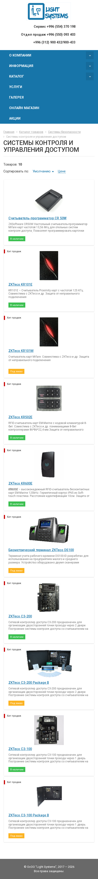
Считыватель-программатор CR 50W (37, 218)
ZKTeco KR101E (20, 284)
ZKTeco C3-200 (20, 616)
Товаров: (10, 164)
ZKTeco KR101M (21, 351)
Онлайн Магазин (24, 108)
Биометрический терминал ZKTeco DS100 (41, 550)
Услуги (15, 87)
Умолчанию (42, 171)
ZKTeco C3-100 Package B (28, 815)
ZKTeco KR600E (20, 483)
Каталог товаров (31, 132)
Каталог (16, 76)
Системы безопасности (64, 132)
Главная (8, 132)
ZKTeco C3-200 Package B (28, 682)
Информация (21, 66)
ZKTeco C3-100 (20, 749)
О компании (20, 55)
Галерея (16, 97)
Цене (62, 171)
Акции (15, 118)
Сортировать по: (16, 171)
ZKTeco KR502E (20, 417)
